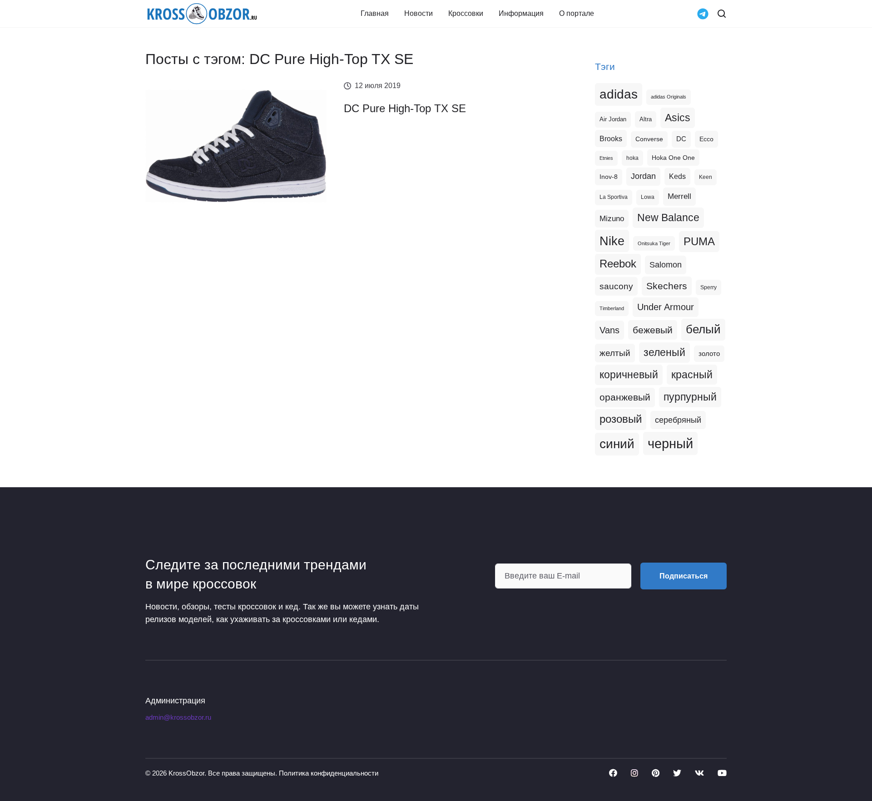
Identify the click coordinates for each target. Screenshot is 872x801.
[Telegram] (702, 13)
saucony (616, 286)
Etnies (606, 158)
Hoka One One (673, 157)
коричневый (629, 375)
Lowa (647, 197)
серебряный (678, 420)
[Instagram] (634, 773)
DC (681, 139)
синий (617, 444)
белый (703, 329)
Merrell (679, 196)
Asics (677, 118)
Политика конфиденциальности (328, 773)
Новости (418, 13)
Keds (677, 176)
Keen (705, 177)
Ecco (706, 139)
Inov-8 (609, 176)
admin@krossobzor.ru (178, 717)
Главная (375, 13)
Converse (649, 139)
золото (709, 353)
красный (692, 375)
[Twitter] (677, 773)
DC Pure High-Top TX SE (405, 108)
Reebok (618, 264)
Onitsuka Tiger (654, 243)
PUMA (699, 241)
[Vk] (699, 773)
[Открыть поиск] (722, 14)
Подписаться (683, 576)
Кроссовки (465, 13)
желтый (615, 353)
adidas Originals (668, 96)
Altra (645, 119)
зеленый (664, 352)
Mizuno (612, 218)
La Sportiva (614, 197)
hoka (632, 158)
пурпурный (690, 397)
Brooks (611, 138)
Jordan (643, 176)
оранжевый (625, 397)
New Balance (668, 217)
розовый (621, 419)
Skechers (666, 286)
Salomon (665, 264)
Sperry (708, 287)
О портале (576, 13)
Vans (609, 330)
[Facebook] (613, 773)
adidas (619, 94)
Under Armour (665, 307)
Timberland (612, 308)
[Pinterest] (655, 773)
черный (670, 443)
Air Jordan (613, 119)
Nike (612, 241)
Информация (521, 13)
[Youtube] (722, 773)
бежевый (653, 330)
